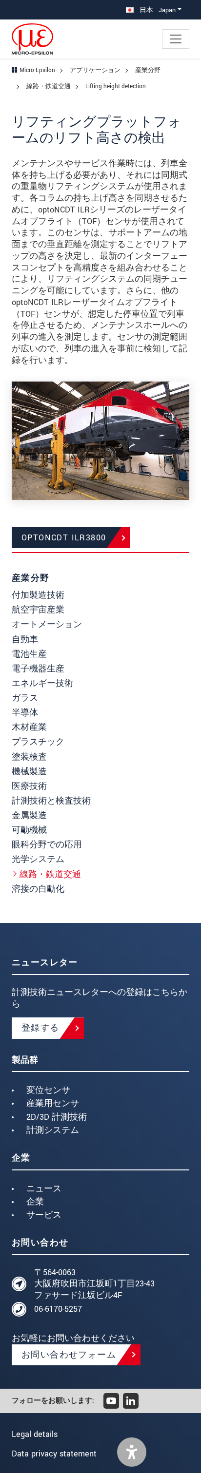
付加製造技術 (38, 595)
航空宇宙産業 (38, 609)
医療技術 (29, 786)
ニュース (43, 1189)
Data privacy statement (54, 1453)
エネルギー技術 (42, 683)
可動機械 (29, 830)
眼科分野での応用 (47, 844)
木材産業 (29, 727)
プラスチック (38, 741)
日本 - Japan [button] (157, 10)
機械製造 (29, 771)
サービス (43, 1215)
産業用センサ (52, 1103)
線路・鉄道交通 (50, 874)
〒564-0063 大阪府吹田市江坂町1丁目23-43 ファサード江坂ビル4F (94, 1284)
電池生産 (29, 654)
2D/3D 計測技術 (56, 1117)
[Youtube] (111, 1401)
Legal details (35, 1434)
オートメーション (47, 624)
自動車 (25, 639)
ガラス (25, 698)
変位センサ (48, 1090)
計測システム (52, 1130)
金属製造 (29, 815)
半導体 (25, 712)
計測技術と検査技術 (51, 800)
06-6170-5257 (58, 1309)
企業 (35, 1202)
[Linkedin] (131, 1401)
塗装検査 (29, 757)
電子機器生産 (38, 668)
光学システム (38, 859)
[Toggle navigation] (175, 39)
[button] (131, 1452)
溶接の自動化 (38, 889)
